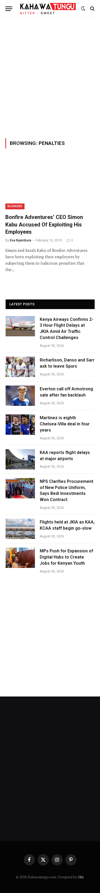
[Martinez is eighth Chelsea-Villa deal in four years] (20, 424)
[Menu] (8, 9)
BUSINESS (14, 206)
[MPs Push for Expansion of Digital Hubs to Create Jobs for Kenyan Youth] (20, 558)
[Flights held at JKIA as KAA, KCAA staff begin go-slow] (20, 529)
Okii (80, 877)
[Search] (92, 9)
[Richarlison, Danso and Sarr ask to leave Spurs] (20, 367)
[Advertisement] (50, 77)
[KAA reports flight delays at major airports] (20, 459)
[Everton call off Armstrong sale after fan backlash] (20, 396)
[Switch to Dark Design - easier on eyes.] (83, 8)
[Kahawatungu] (48, 8)
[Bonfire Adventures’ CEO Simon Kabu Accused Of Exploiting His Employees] (50, 184)
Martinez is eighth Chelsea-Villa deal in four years (65, 424)
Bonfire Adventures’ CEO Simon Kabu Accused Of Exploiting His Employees (44, 224)
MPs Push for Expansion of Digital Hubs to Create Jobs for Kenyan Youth (66, 557)
